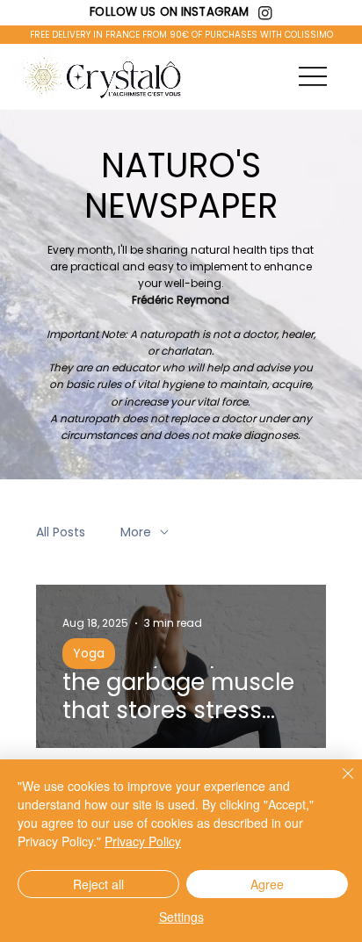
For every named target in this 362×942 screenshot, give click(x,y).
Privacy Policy (143, 841)
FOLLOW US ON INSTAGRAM (169, 12)
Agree (267, 884)
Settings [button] (181, 916)
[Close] (337, 784)
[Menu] (313, 76)
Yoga (89, 653)
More (135, 532)
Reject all (98, 884)
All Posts (60, 532)
